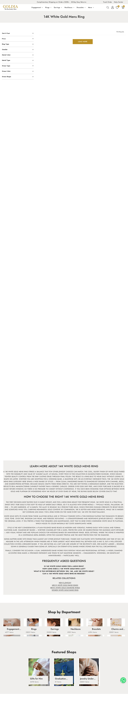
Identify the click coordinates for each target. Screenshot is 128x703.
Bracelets (80, 7)
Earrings (57, 7)
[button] (108, 7)
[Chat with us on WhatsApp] (123, 680)
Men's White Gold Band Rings (65, 585)
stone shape (6, 77)
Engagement (36, 7)
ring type (5, 44)
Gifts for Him (36, 678)
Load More (82, 42)
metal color (6, 55)
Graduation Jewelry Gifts (61, 678)
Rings (47, 7)
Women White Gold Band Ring (65, 590)
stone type (6, 66)
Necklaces (68, 7)
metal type (6, 60)
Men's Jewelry (65, 583)
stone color (6, 71)
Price (4, 39)
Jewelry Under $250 (87, 678)
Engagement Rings (13, 629)
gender (5, 49)
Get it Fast (6, 33)
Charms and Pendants (117, 629)
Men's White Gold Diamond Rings (65, 588)
